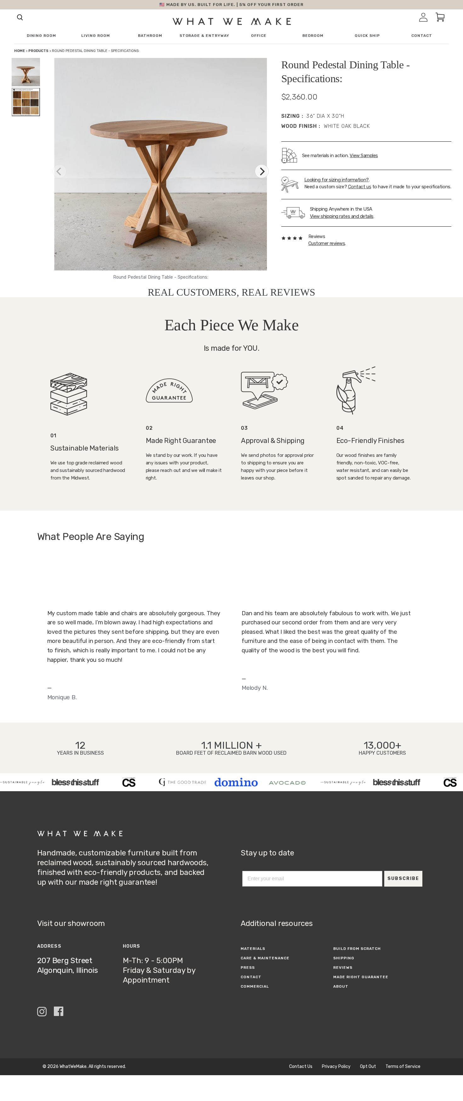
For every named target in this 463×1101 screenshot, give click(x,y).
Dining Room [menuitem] (41, 36)
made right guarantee (360, 977)
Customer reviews (326, 243)
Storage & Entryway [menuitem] (204, 36)
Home (19, 51)
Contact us (359, 187)
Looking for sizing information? (336, 180)
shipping (343, 958)
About (340, 986)
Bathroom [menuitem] (150, 36)
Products (38, 51)
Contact (251, 977)
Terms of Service (403, 1066)
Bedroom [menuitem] (312, 36)
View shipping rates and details (342, 216)
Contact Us (300, 1066)
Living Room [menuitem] (95, 36)
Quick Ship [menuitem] (367, 36)
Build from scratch (356, 948)
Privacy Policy (336, 1066)
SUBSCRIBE (403, 878)
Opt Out (368, 1066)
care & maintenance (265, 958)
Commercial (255, 986)
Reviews (342, 967)
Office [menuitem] (258, 36)
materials (253, 948)
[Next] (262, 171)
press (248, 967)
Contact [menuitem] (421, 36)
